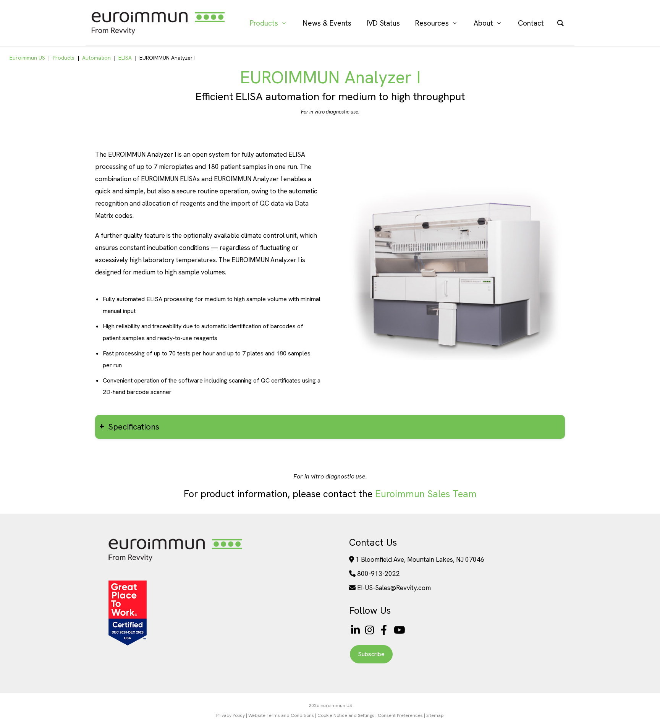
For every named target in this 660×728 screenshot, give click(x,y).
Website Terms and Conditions (281, 715)
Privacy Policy (230, 715)
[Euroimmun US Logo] (175, 561)
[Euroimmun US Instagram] (371, 630)
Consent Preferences (400, 715)
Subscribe (371, 654)
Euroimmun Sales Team (426, 494)
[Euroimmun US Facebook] (385, 630)
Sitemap (435, 715)
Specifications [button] (133, 426)
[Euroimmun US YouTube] (399, 630)
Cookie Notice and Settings (345, 715)
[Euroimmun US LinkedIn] (355, 630)
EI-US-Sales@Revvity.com (394, 588)
